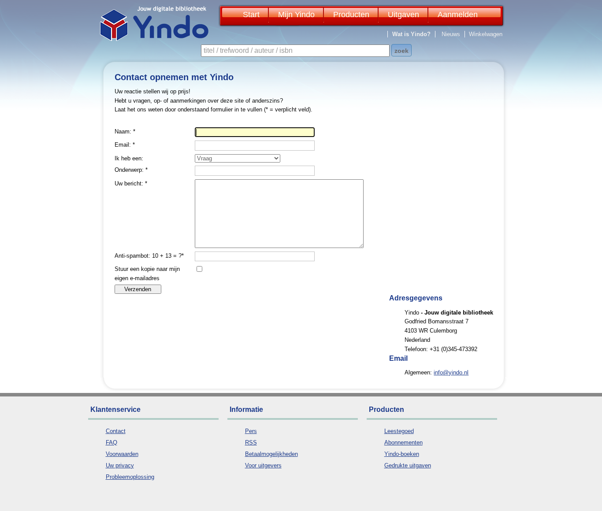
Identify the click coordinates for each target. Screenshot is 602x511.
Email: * (125, 144)
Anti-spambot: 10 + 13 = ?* (149, 255)
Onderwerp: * (131, 170)
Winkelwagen (485, 34)
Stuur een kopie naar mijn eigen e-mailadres (147, 273)
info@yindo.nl (451, 372)
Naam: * (125, 131)
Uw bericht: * (131, 183)
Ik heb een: (129, 158)
